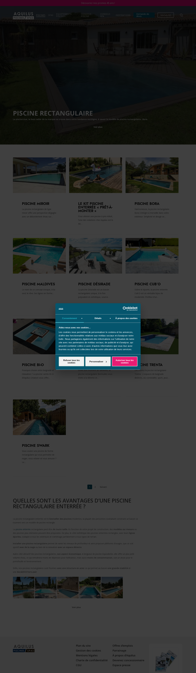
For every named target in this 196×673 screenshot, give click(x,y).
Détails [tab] (98, 318)
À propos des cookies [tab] (126, 318)
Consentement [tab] (69, 318)
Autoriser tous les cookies (125, 361)
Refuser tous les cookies (71, 361)
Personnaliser (96, 361)
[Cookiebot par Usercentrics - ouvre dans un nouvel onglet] (124, 309)
